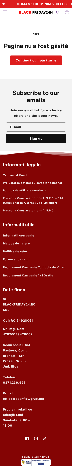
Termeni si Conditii (17, 175)
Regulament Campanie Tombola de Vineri (34, 267)
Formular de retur (16, 259)
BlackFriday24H (41, 456)
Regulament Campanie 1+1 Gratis (28, 275)
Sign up (36, 138)
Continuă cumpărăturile (36, 60)
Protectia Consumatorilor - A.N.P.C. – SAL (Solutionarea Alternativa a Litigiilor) (33, 200)
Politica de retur (15, 251)
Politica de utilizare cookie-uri (25, 190)
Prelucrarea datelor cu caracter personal (32, 182)
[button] (58, 12)
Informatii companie (18, 235)
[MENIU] (5, 12)
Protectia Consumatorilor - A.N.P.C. (29, 210)
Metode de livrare (16, 243)
